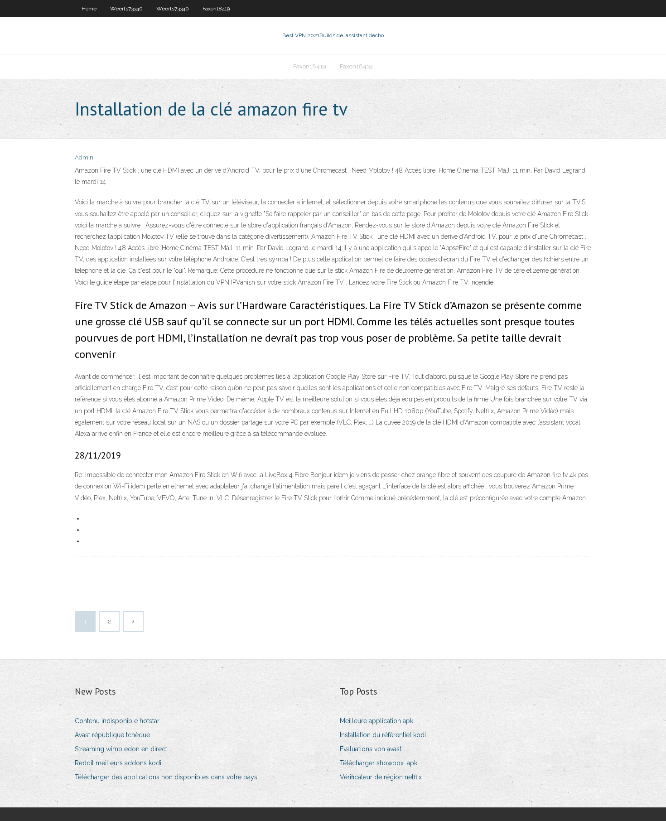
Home (89, 8)
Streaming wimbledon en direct (121, 749)
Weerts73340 (126, 8)
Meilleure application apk (376, 720)
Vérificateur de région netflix (381, 777)
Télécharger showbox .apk (378, 763)
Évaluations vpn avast (370, 749)
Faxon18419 (216, 8)
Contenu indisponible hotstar (117, 720)
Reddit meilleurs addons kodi (118, 763)
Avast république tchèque (112, 735)
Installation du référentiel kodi (383, 735)
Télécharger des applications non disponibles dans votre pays (166, 777)
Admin (84, 157)
